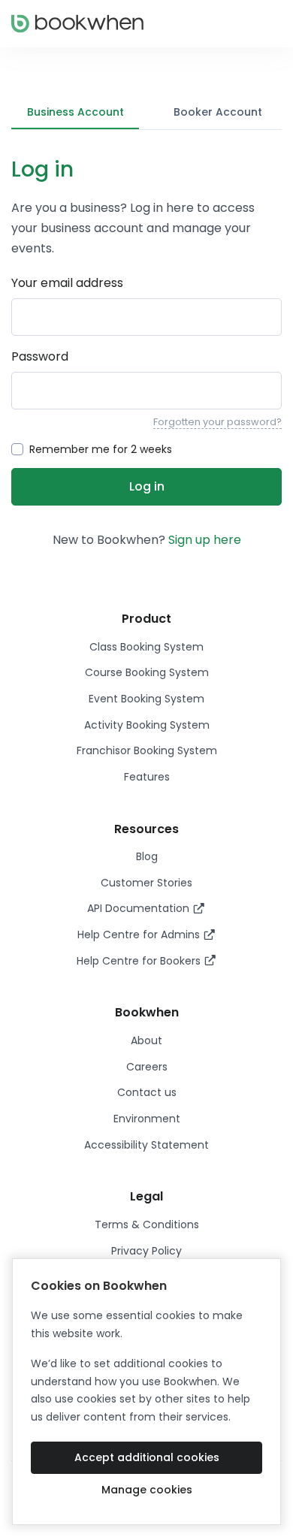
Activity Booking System (147, 724)
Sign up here (204, 539)
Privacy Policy (146, 1250)
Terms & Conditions (147, 1224)
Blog (147, 856)
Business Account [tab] (75, 111)
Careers (147, 1066)
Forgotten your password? (217, 421)
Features (147, 776)
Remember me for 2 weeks (100, 449)
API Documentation (139, 908)
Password (39, 356)
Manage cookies (146, 1489)
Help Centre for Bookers (140, 960)
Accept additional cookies (146, 1457)
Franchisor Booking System (147, 750)
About (146, 1040)
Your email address (67, 282)
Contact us (147, 1092)
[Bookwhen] (77, 23)
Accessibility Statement (146, 1144)
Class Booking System (146, 646)
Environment (146, 1118)
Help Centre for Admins (140, 934)
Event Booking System (146, 698)
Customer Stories (146, 882)
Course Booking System (147, 672)
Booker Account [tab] (218, 111)
